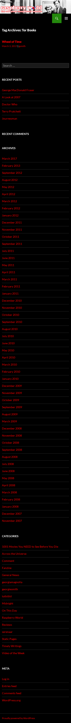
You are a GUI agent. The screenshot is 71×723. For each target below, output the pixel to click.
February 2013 (11, 165)
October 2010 (10, 314)
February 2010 (11, 371)
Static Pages (9, 639)
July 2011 (8, 251)
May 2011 (8, 265)
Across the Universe (14, 553)
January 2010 (10, 378)
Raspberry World (12, 617)
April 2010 (8, 357)
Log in (5, 679)
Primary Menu (66, 18)
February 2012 (11, 208)
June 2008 (8, 471)
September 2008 (12, 449)
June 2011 (8, 258)
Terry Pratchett (11, 111)
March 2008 (9, 492)
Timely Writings (11, 646)
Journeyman (9, 118)
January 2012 (10, 215)
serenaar (7, 631)
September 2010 (12, 322)
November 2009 (12, 393)
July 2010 (8, 336)
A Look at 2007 (11, 97)
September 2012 (12, 172)
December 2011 (12, 222)
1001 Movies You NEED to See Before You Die (30, 546)
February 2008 (11, 499)
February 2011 (11, 286)
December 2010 (12, 300)
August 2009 (10, 414)
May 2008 (8, 478)
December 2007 (12, 513)
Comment (8, 560)
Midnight (7, 603)
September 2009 (12, 407)
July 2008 (8, 464)
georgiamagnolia (12, 582)
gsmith (22, 46)
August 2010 (10, 329)
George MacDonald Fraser (18, 90)
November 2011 (12, 229)
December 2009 (12, 385)
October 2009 (10, 400)
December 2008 (12, 428)
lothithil (7, 596)
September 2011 (12, 243)
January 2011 (10, 293)
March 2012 (9, 201)
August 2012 (10, 179)
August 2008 (10, 456)
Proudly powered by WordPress (18, 718)
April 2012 (8, 194)
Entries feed (9, 686)
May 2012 (8, 187)
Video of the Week (13, 653)
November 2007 (12, 520)
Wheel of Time (11, 41)
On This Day (9, 610)
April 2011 (8, 272)
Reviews (7, 624)
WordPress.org (11, 700)
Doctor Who (9, 104)
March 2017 (9, 158)
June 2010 (8, 343)
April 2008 (8, 485)
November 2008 (12, 435)
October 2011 (10, 236)
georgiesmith (10, 589)
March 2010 (9, 364)
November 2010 (12, 307)
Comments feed (11, 693)
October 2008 (10, 442)
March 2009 (9, 421)
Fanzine (6, 568)
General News (10, 575)
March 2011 (9, 279)
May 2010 (8, 350)
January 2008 (10, 506)
